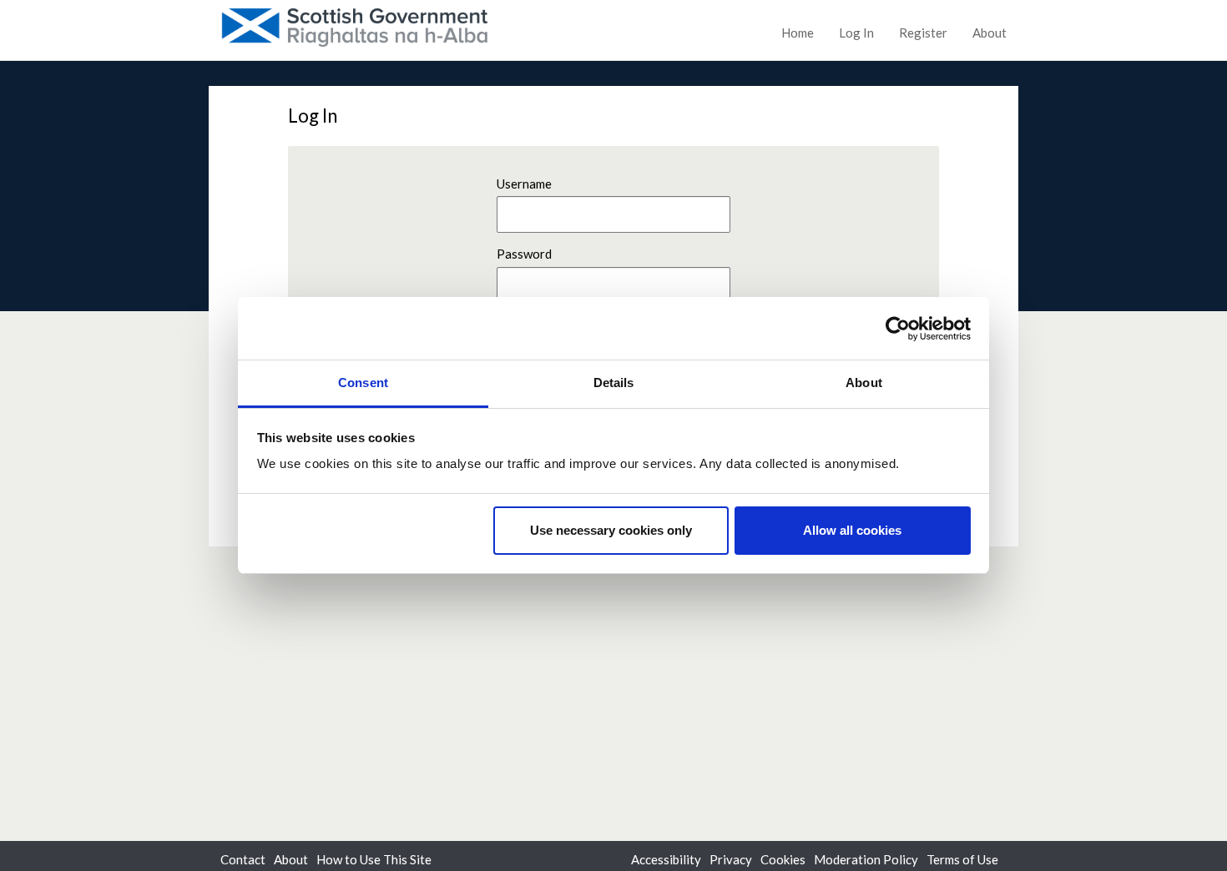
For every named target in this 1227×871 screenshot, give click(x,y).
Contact (242, 859)
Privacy (730, 859)
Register (923, 32)
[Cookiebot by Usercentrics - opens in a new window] (898, 328)
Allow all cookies (852, 530)
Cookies (782, 859)
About (989, 32)
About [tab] (864, 382)
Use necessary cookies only (611, 530)
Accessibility (666, 859)
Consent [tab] (363, 382)
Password (524, 253)
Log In (856, 32)
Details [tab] (613, 382)
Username (524, 183)
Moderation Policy (866, 859)
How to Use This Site (374, 859)
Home (797, 32)
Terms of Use (962, 859)
